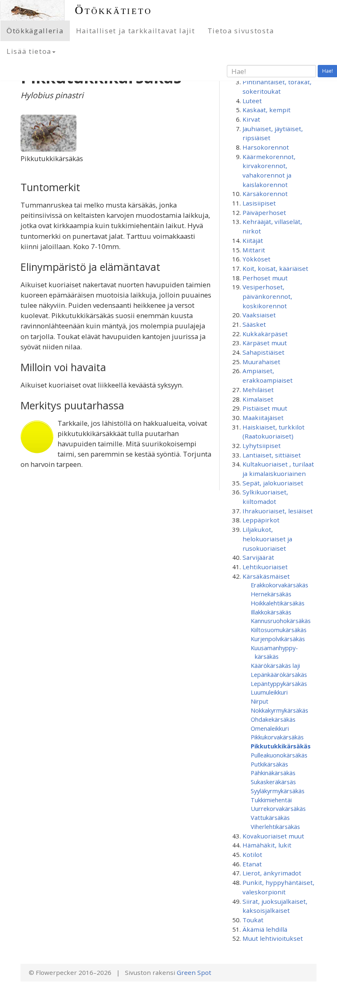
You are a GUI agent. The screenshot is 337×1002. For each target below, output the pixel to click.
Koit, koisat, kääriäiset (275, 268)
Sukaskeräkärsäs (273, 782)
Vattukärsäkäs (270, 817)
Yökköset (256, 259)
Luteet (252, 101)
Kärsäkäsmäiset (266, 576)
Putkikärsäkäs (269, 764)
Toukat (252, 920)
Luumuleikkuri (269, 692)
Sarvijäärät (258, 557)
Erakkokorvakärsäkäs (279, 585)
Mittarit (253, 250)
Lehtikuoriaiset (265, 567)
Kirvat (251, 119)
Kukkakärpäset (265, 334)
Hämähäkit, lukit (266, 845)
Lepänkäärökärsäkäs (279, 674)
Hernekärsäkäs (271, 594)
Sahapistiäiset (263, 352)
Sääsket (254, 324)
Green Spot (194, 972)
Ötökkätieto (113, 10)
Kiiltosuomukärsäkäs (279, 630)
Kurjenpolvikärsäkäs (278, 639)
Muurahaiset (261, 362)
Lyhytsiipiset (261, 445)
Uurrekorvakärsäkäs (278, 808)
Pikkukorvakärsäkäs (277, 737)
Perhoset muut (265, 278)
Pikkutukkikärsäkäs (281, 746)
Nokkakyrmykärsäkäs (279, 710)
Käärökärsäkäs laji (275, 665)
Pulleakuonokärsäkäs (279, 755)
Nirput (259, 701)
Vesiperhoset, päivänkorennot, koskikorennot (267, 296)
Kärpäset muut (264, 343)
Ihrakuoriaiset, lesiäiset (277, 511)
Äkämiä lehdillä (264, 929)
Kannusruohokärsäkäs (281, 620)
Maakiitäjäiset (263, 417)
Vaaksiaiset (259, 315)
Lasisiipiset (259, 203)
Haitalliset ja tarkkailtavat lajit (135, 30)
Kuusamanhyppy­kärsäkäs (274, 652)
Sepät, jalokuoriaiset (272, 483)
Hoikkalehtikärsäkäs (278, 603)
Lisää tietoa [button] (29, 51)
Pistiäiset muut (264, 408)
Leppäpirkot (260, 520)
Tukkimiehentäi (271, 800)
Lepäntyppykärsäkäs (279, 683)
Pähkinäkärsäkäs (273, 773)
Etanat (252, 864)
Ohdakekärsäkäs (273, 719)
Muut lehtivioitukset (272, 938)
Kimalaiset (257, 399)
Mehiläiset (258, 390)
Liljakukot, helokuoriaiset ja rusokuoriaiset (267, 538)
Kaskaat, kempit (266, 110)
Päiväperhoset (264, 212)
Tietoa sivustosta (241, 30)
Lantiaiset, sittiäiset (271, 455)
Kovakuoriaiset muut (273, 836)
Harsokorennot (265, 147)
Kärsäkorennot (265, 193)
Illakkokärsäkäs (271, 612)
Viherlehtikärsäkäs (275, 826)
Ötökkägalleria (35, 30)
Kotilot (252, 854)
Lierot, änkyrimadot (271, 873)
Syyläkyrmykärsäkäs (278, 791)
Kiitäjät (252, 240)
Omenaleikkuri (270, 728)
